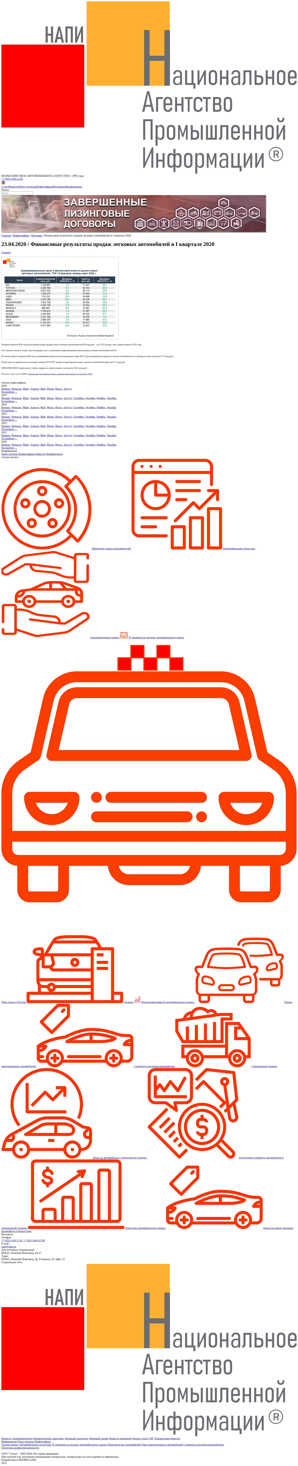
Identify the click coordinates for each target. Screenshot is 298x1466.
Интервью (59, 186)
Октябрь (90, 398)
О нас (4, 186)
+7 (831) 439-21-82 (12, 178)
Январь (5, 388)
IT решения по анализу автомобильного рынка (79, 1444)
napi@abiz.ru (8, 1246)
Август (67, 388)
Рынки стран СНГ (143, 1438)
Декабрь (111, 398)
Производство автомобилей (124, 1444)
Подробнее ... (9, 391)
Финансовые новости (167, 1438)
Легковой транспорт (76, 1438)
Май (43, 388)
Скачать (6, 252)
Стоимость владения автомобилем (203, 1444)
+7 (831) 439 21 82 (12, 1240)
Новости (14, 186)
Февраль (16, 388)
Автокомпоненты (22, 1438)
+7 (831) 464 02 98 (33, 1240)
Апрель (34, 388)
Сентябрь (78, 398)
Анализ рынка (9, 1444)
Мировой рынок (98, 1438)
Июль (58, 388)
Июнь (50, 388)
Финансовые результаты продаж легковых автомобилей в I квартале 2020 (60, 374)
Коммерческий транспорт (49, 1438)
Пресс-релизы (27, 186)
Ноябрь (101, 398)
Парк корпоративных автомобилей (161, 1444)
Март (26, 388)
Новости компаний (120, 1438)
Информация (9, 1441)
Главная (6, 235)
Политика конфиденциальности (20, 1447)
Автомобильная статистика (35, 1444)
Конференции (74, 186)
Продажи (36, 235)
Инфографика (44, 186)
